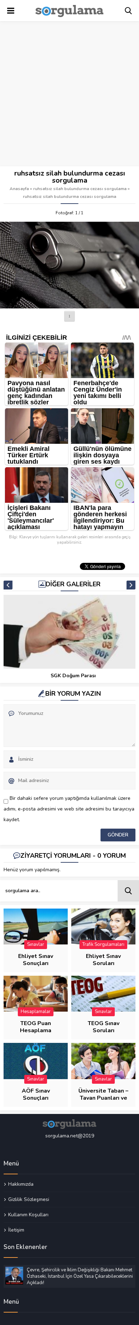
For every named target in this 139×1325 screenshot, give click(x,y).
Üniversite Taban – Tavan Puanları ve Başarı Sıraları (103, 1098)
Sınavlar (35, 944)
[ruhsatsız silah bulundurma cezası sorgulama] (69, 265)
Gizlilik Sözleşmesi (28, 1199)
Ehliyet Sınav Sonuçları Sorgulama (35, 963)
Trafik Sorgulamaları (103, 944)
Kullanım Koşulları (28, 1214)
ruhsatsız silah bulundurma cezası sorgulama (80, 189)
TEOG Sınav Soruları (103, 1027)
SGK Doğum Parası (73, 675)
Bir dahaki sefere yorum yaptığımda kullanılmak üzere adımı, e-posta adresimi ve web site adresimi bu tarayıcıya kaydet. (69, 809)
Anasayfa (19, 189)
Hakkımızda (21, 1184)
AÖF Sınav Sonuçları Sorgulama (36, 1098)
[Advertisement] (69, 94)
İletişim (16, 1230)
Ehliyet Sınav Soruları (103, 960)
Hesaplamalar (36, 1011)
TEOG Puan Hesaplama (35, 1027)
